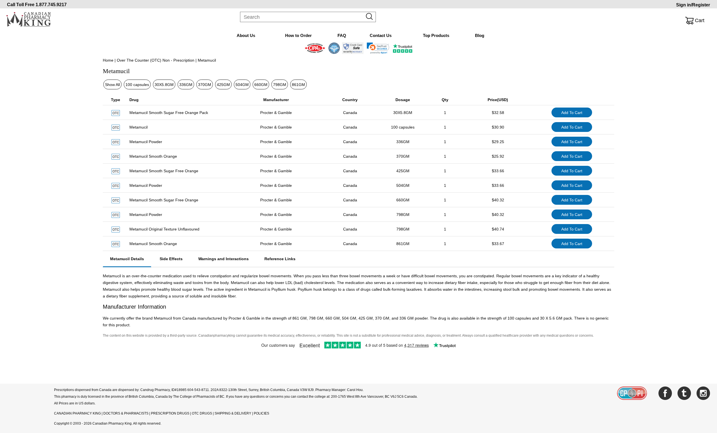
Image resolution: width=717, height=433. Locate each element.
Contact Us (381, 35)
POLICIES (261, 413)
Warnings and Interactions (223, 259)
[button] (378, 48)
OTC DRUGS (202, 413)
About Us (246, 35)
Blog (479, 35)
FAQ (341, 35)
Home (108, 60)
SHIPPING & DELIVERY (233, 413)
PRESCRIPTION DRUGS (170, 413)
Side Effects (171, 259)
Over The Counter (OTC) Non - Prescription (155, 60)
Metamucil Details (127, 259)
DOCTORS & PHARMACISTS (125, 413)
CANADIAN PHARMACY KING (77, 413)
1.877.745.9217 (51, 4)
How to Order (298, 35)
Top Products (436, 35)
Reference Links (279, 259)
